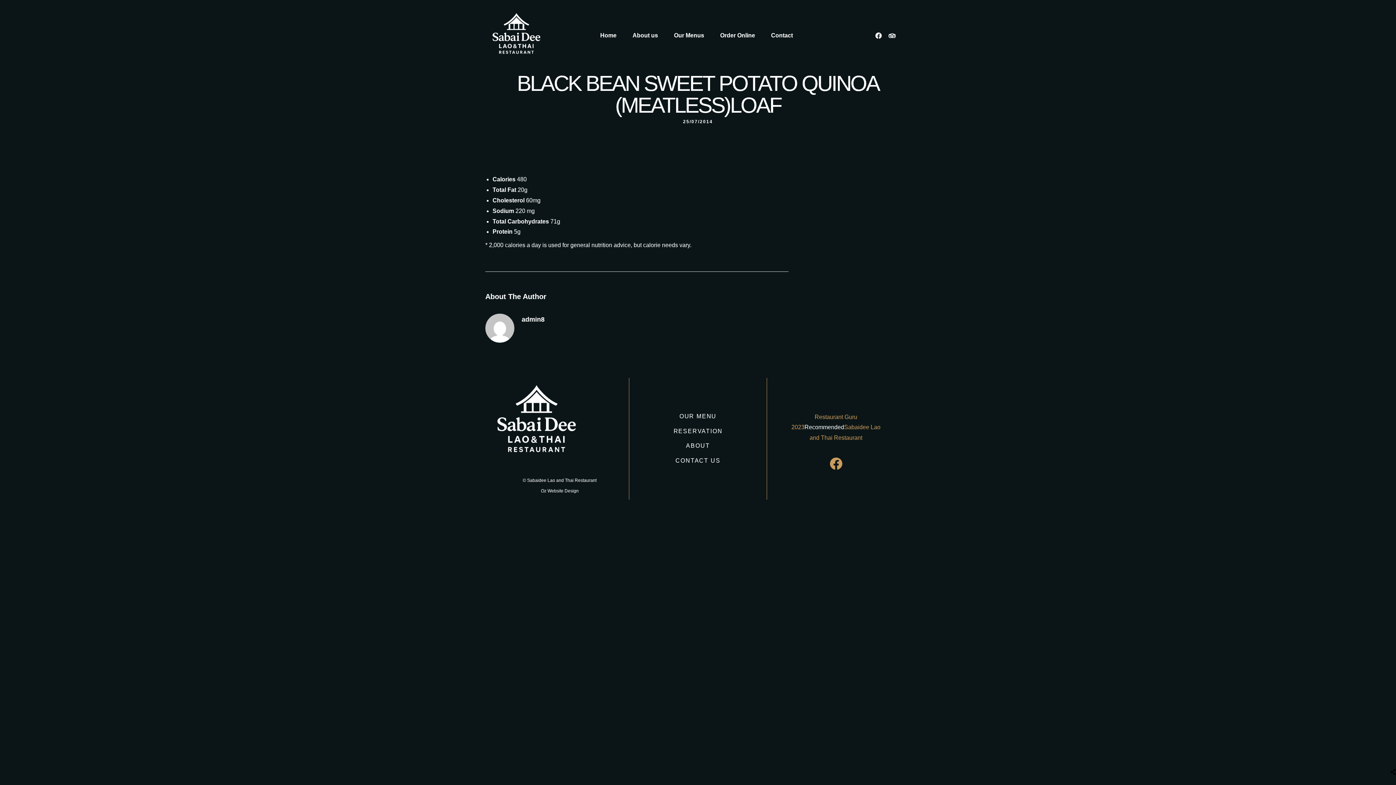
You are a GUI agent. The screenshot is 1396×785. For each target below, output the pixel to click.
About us (645, 35)
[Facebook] (878, 35)
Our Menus (689, 35)
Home (608, 35)
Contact (782, 35)
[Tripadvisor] (892, 35)
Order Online (737, 35)
